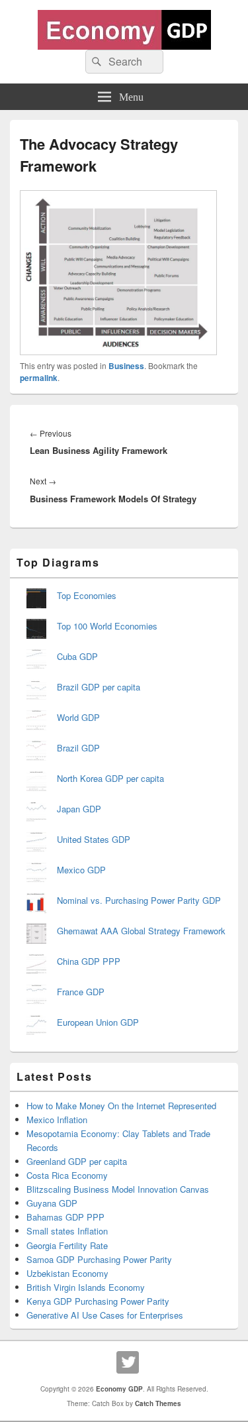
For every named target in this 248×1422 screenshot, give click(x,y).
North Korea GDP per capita (110, 778)
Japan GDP (79, 808)
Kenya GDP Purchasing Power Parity (97, 1301)
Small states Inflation (67, 1231)
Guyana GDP (51, 1203)
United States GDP (93, 839)
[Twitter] (127, 1362)
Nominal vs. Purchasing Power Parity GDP (139, 900)
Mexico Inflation (56, 1119)
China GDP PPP (88, 961)
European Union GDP (98, 1022)
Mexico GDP (81, 869)
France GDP (80, 991)
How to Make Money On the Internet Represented (121, 1105)
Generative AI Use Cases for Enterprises (104, 1315)
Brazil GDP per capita (98, 687)
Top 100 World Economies (107, 626)
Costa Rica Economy (67, 1175)
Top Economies (86, 595)
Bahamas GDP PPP (65, 1217)
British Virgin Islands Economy (85, 1287)
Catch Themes (158, 1403)
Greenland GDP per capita (76, 1161)
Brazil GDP (78, 747)
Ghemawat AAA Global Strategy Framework (141, 930)
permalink (39, 378)
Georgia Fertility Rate (67, 1245)
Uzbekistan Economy (67, 1273)
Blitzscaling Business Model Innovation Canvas (117, 1189)
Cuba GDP (77, 656)
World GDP (78, 717)
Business (126, 366)
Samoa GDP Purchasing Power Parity (99, 1259)
